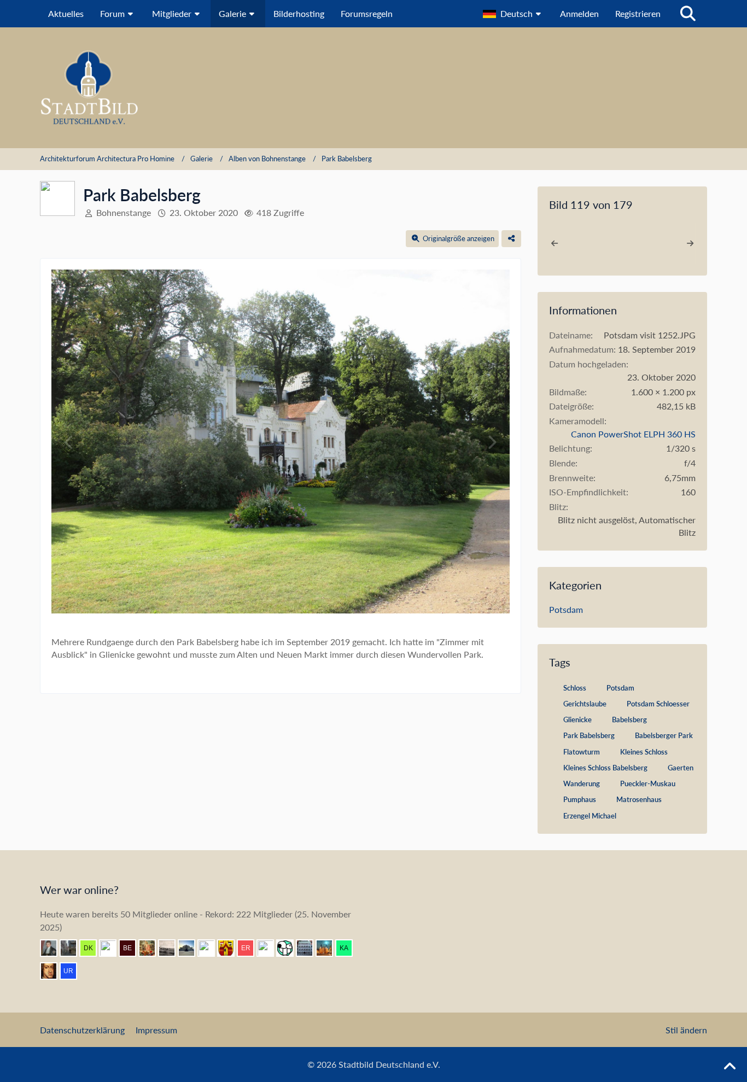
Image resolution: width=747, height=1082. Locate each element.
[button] (513, 13)
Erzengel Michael (589, 815)
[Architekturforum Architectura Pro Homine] (373, 88)
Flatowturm (581, 751)
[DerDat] (171, 948)
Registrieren (638, 13)
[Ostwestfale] (230, 948)
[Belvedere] (132, 948)
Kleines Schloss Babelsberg (605, 767)
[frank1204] (329, 948)
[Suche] (688, 13)
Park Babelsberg (589, 735)
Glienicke (577, 719)
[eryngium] (250, 948)
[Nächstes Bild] (491, 442)
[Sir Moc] (289, 948)
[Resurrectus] (151, 948)
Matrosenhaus (639, 799)
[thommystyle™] (53, 948)
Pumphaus (579, 799)
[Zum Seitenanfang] (729, 1067)
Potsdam (566, 609)
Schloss (574, 687)
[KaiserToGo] (348, 948)
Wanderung (581, 783)
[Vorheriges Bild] (69, 442)
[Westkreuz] (269, 948)
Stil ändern (686, 1030)
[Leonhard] (210, 948)
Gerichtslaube (584, 703)
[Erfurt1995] (73, 948)
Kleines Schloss (644, 751)
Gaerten (680, 767)
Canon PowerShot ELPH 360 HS (633, 434)
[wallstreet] (112, 948)
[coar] (191, 948)
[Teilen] (511, 238)
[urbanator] (73, 971)
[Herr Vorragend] (53, 971)
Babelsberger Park (664, 735)
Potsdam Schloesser (658, 703)
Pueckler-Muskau (647, 783)
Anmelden (579, 13)
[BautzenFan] (309, 948)
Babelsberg (629, 719)
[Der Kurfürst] (92, 948)
